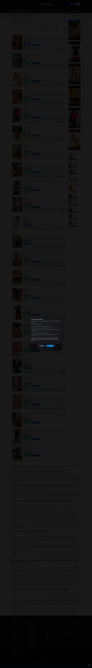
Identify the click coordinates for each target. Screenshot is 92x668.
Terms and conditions (48, 348)
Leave (41, 345)
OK (50, 345)
